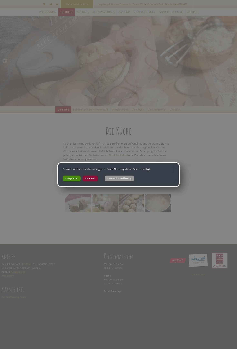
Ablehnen (90, 178)
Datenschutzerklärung (119, 178)
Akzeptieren (71, 178)
